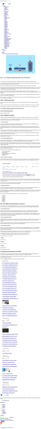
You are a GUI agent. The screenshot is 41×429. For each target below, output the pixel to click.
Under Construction (7, 42)
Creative (5, 7)
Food (5, 20)
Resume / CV (6, 44)
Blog (3, 49)
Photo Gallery (6, 40)
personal (3, 409)
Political (5, 30)
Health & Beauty (7, 17)
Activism (5, 31)
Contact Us (4, 50)
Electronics (6, 23)
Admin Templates (7, 45)
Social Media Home (7, 39)
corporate (3, 407)
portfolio (3, 406)
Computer (6, 25)
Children (5, 21)
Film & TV (6, 35)
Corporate (6, 12)
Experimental (6, 11)
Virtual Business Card (7, 38)
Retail (5, 15)
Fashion (5, 16)
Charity (5, 28)
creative (3, 405)
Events (5, 34)
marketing (4, 413)
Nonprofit (6, 26)
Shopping (5, 18)
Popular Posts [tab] (5, 260)
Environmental (6, 29)
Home (3, 51)
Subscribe (11, 417)
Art (4, 10)
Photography (6, 9)
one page (3, 411)
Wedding (5, 48)
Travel (5, 19)
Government (6, 14)
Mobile (5, 47)
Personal (5, 37)
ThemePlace (3, 427)
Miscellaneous (6, 43)
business (3, 404)
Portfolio (5, 8)
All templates (6, 6)
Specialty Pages (6, 41)
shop (3, 410)
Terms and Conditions (10, 420)
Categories (4, 5)
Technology (6, 22)
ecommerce (4, 412)
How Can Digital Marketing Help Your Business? (10, 53)
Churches (5, 27)
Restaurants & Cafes (7, 33)
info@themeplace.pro (5, 400)
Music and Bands (7, 36)
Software (5, 24)
